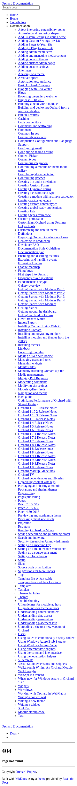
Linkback (24, 348)
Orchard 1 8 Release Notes (35, 452)
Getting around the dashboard (37, 311)
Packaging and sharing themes (37, 489)
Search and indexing (31, 537)
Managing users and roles (34, 359)
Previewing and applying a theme (39, 515)
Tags (21, 574)
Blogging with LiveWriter (35, 89)
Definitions (25, 233)
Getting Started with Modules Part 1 (41, 289)
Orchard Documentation (17, 3)
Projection (24, 523)
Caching (23, 118)
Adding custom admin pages (36, 63)
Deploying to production (34, 241)
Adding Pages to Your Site (35, 44)
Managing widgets (30, 363)
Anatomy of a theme (31, 74)
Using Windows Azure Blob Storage (42, 641)
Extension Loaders (30, 263)
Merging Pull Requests (33, 378)
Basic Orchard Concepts (34, 85)
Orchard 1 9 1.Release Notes (36, 456)
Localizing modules (31, 352)
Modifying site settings (32, 385)
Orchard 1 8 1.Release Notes (36, 445)
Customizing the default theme (37, 230)
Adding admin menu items (35, 52)
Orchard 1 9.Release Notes (35, 467)
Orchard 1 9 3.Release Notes (36, 463)
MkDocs (21, 778)
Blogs (22, 92)
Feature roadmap (29, 267)
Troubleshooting (28, 600)
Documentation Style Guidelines (39, 248)
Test (20, 715)
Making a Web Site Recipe (35, 356)
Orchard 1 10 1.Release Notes (37, 408)
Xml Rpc (24, 708)
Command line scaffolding (35, 126)
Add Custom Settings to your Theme (42, 37)
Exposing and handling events (37, 259)
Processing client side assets (36, 519)
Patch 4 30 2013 (28, 511)
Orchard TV (26, 474)
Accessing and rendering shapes (39, 33)
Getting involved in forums (35, 315)
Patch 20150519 (28, 504)
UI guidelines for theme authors (38, 608)
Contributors (18, 22)
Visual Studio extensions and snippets (42, 663)
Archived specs (28, 78)
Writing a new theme (31, 701)
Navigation (25, 396)
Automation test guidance (34, 81)
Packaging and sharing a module (39, 485)
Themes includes (29, 593)
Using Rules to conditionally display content (46, 638)
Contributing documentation (36, 174)
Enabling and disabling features (38, 256)
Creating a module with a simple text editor (46, 196)
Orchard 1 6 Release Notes (35, 430)
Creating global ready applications (40, 207)
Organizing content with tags (36, 482)
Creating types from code (34, 215)
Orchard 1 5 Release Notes (35, 426)
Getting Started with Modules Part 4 (41, 300)
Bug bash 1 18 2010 (31, 100)
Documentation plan (31, 252)
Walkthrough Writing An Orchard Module (45, 667)
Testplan (23, 589)
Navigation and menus (32, 393)
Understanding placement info (37, 623)
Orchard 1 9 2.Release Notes (36, 460)
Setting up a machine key (34, 545)
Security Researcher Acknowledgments (43, 541)
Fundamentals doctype (32, 281)
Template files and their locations (39, 582)
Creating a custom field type (36, 192)
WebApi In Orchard (31, 675)
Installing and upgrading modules (39, 333)
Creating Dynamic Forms (34, 189)
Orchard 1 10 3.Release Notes (37, 415)
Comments (25, 129)
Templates (24, 586)
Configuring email (30, 148)
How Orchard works (31, 319)
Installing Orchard (29, 330)
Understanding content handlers (38, 612)
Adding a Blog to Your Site (35, 48)
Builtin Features (28, 115)
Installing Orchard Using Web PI (39, 326)
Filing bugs (25, 270)
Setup (21, 560)
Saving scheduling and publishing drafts (44, 534)
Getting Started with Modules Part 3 (41, 296)
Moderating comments (32, 382)
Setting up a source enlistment (37, 552)
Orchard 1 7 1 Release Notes (36, 434)
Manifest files (27, 367)
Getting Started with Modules (37, 304)
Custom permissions (31, 218)
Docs (13, 733)
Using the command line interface (40, 652)
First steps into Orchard (33, 274)
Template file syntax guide (35, 578)
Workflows (25, 689)
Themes (23, 597)
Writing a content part (32, 697)
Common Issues (28, 133)
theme (41, 778)
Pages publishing (29, 497)
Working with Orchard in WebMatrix (42, 693)
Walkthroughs (27, 671)
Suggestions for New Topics (36, 571)
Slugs (21, 563)
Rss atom (24, 526)
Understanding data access (35, 615)
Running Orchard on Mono (36, 530)
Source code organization (34, 567)
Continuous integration (33, 163)
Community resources (32, 137)
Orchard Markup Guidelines (36, 471)
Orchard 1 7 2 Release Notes (36, 437)
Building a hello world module (38, 103)
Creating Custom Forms (33, 185)
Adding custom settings (33, 66)
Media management (31, 374)
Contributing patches (31, 178)
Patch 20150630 (28, 508)
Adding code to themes (33, 59)
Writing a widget (29, 704)
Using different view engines (36, 649)
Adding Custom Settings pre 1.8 (39, 40)
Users (21, 634)
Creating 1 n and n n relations (37, 181)
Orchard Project (26, 771)
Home (14, 14)
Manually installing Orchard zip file (41, 371)
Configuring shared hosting (35, 152)
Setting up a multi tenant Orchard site (42, 549)
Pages (22, 500)
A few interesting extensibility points (41, 29)
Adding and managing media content (42, 55)
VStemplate (25, 660)
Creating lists (26, 211)
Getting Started (28, 307)
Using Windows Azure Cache (37, 645)
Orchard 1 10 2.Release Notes (37, 411)
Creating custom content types (37, 204)
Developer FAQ (28, 244)
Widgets (23, 686)
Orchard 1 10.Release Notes (36, 419)
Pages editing (26, 493)
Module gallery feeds (31, 389)
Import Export (27, 322)
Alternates (24, 70)
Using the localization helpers (37, 656)
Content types (27, 159)
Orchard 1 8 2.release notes (35, 448)
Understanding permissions (35, 619)
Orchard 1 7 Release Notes (35, 441)
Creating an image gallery (34, 200)
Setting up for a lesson (32, 556)
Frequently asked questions (35, 278)
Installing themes (29, 345)
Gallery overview (29, 285)
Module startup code (31, 712)
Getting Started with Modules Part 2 (41, 293)
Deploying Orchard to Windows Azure (43, 237)
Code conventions (29, 122)
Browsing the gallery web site (37, 96)
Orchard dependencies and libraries (41, 478)
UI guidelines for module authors (39, 604)
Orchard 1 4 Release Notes (35, 422)
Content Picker (27, 155)
